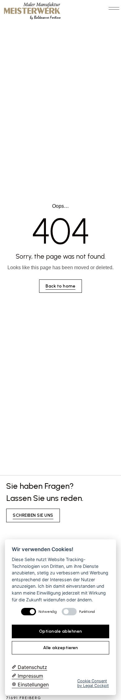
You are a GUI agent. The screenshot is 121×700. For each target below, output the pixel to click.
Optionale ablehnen (60, 631)
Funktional (87, 611)
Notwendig (47, 611)
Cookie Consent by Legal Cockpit (93, 683)
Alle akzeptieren (60, 647)
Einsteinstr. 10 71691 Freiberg (24, 695)
